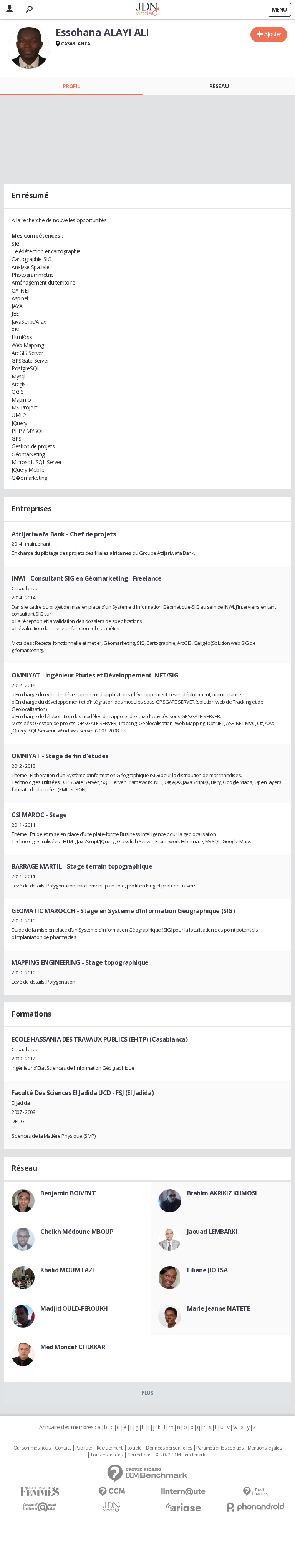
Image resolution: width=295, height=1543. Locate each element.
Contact (63, 1448)
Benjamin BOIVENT (68, 1193)
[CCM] (112, 1491)
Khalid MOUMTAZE (67, 1270)
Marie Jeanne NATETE (218, 1308)
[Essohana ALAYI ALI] (29, 48)
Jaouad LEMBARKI (212, 1231)
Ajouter (273, 34)
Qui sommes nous (32, 1448)
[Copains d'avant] (40, 1507)
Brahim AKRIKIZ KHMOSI (222, 1193)
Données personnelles (169, 1448)
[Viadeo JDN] (112, 1507)
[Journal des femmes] (40, 1491)
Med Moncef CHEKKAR (72, 1347)
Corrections (139, 1455)
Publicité (83, 1448)
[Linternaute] (183, 1491)
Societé (134, 1448)
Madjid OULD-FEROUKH (74, 1308)
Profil (71, 86)
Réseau (219, 86)
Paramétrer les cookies (219, 1448)
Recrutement (110, 1448)
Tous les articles (106, 1455)
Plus (147, 1392)
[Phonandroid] (255, 1507)
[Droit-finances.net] (255, 1491)
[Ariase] (183, 1507)
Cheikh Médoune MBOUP (77, 1231)
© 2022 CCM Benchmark (180, 1455)
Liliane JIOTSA (207, 1270)
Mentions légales (265, 1448)
